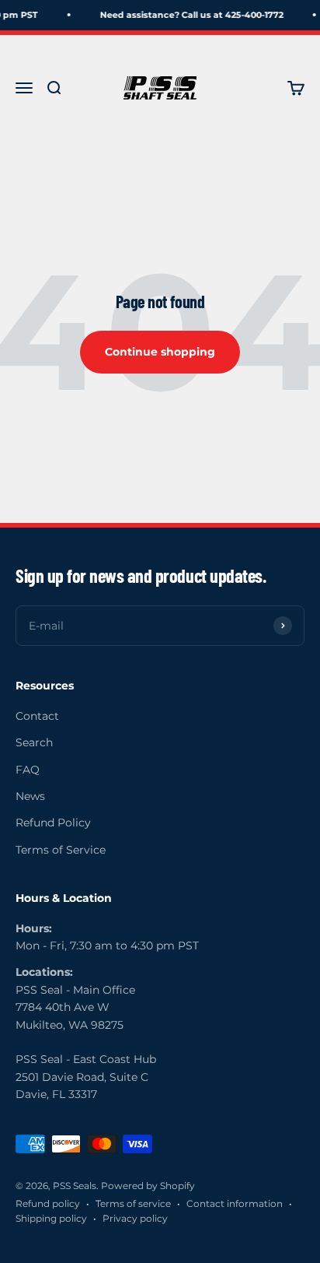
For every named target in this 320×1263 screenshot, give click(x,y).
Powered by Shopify (148, 1185)
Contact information (234, 1203)
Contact (37, 716)
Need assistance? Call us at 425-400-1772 (189, 14)
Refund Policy (53, 823)
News (30, 796)
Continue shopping (160, 352)
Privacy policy (135, 1218)
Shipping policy (51, 1218)
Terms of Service (61, 850)
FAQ (28, 770)
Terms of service (133, 1203)
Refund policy (48, 1203)
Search (34, 742)
